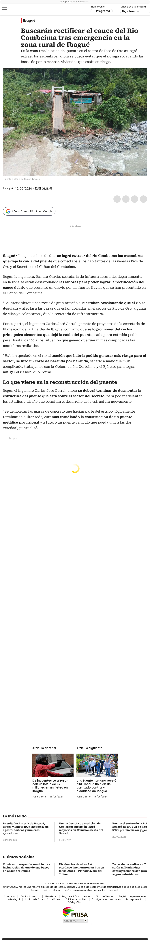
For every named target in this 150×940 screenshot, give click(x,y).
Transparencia (134, 899)
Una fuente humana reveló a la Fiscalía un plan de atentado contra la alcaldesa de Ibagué (96, 785)
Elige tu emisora (132, 11)
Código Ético (75, 902)
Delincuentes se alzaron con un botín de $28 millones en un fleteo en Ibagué (50, 785)
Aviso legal (14, 899)
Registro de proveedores (132, 896)
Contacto (9, 896)
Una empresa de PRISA (75, 912)
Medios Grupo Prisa (75, 921)
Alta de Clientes (104, 896)
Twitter (126, 199)
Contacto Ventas (30, 896)
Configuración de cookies (106, 899)
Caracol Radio (17, 9)
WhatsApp (143, 199)
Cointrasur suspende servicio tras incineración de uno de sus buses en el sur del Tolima (26, 867)
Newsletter (51, 896)
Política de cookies (76, 899)
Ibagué (29, 20)
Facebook (117, 199)
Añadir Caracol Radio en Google (32, 211)
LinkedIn (134, 199)
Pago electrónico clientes (76, 896)
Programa (103, 11)
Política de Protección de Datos (42, 899)
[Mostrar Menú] (4, 9)
